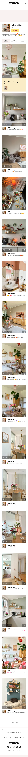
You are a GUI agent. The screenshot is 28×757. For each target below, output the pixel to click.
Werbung (21, 737)
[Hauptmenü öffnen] (3, 3)
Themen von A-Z (12, 730)
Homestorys (5, 7)
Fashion (25, 7)
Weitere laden (14, 722)
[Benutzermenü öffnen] (25, 3)
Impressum (23, 730)
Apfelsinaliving (11, 87)
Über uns (4, 730)
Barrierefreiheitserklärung (11, 737)
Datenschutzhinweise (15, 732)
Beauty (19, 7)
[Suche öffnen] (6, 3)
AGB (8, 732)
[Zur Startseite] (14, 3)
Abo (18, 730)
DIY (15, 7)
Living (11, 7)
